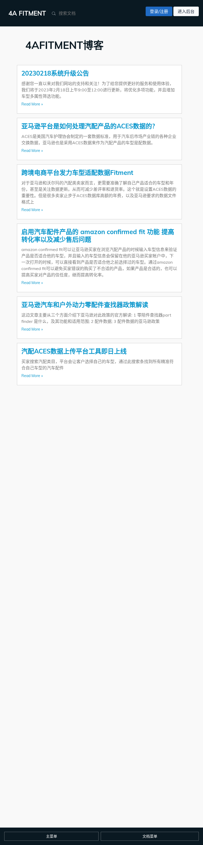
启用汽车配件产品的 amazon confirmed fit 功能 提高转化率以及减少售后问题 (97, 235)
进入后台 (186, 11)
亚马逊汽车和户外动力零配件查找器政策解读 (84, 305)
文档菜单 (149, 836)
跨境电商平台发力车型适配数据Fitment (77, 173)
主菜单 (51, 836)
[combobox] (84, 13)
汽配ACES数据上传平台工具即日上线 (74, 351)
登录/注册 (159, 11)
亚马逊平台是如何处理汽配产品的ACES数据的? (88, 126)
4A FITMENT (27, 13)
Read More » (32, 104)
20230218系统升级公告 (55, 73)
